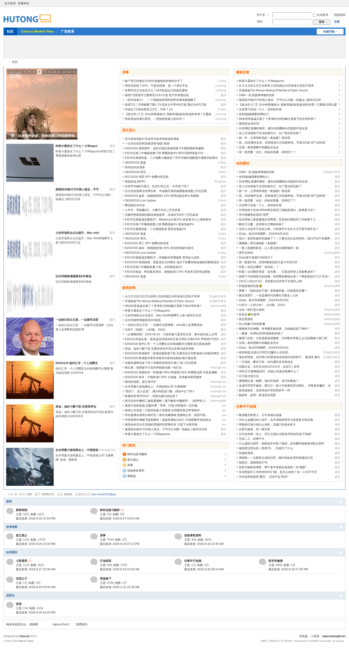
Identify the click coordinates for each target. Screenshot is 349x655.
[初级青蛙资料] (178, 536)
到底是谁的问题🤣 (250, 286)
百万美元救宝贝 (249, 376)
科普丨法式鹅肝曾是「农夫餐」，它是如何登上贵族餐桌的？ (277, 271)
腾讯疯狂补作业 (135, 205)
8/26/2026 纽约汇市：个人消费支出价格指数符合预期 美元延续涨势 (168, 344)
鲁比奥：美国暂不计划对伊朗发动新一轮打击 (153, 367)
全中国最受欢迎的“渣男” (254, 214)
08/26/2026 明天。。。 (140, 172)
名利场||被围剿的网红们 (254, 114)
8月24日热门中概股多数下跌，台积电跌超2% (154, 267)
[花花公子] (10, 579)
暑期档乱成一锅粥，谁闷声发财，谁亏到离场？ (269, 381)
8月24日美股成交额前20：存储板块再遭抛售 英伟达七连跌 (162, 257)
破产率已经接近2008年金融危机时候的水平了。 (155, 81)
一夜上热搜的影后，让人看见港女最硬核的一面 (269, 248)
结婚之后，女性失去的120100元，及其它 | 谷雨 (269, 366)
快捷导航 (329, 31)
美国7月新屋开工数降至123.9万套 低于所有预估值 (157, 95)
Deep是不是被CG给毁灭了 (256, 257)
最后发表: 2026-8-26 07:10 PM (119, 544)
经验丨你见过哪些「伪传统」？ (259, 267)
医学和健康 (276, 560)
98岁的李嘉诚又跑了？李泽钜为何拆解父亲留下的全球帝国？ (163, 306)
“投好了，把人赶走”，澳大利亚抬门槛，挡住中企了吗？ (160, 391)
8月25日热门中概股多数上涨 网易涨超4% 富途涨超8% (159, 224)
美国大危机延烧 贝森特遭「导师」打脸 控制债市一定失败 (161, 405)
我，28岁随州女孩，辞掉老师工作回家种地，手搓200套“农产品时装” (282, 142)
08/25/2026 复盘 (135, 233)
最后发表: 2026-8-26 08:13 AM (204, 569)
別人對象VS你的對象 (252, 324)
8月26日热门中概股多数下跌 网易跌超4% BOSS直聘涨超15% (164, 153)
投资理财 (12, 527)
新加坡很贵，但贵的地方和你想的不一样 (264, 390)
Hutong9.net (107, 450)
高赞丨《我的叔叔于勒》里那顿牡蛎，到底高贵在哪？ (273, 290)
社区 (10, 31)
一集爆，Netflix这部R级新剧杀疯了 (261, 333)
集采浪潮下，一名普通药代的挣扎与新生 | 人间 (268, 295)
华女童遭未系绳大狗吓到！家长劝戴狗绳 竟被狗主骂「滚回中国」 (166, 415)
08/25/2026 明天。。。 (140, 238)
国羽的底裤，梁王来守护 (140, 382)
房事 (125, 72)
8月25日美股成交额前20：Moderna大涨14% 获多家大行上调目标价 (168, 219)
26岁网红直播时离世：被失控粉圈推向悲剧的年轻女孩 (273, 128)
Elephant (220, 181)
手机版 (303, 636)
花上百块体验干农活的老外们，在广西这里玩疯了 (270, 133)
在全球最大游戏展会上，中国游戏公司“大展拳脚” (156, 386)
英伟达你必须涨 (135, 167)
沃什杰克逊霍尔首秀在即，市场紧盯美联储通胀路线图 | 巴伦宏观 (166, 191)
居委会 (10, 595)
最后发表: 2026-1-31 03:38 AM (119, 587)
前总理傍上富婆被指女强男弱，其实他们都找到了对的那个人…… (280, 219)
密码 (260, 21)
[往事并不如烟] (178, 561)
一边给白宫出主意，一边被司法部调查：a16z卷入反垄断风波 (164, 325)
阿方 (223, 167)
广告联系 (67, 31)
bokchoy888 (218, 306)
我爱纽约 (81, 624)
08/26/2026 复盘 (135, 162)
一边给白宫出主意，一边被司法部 (77, 319)
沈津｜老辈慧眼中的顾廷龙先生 (259, 147)
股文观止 (129, 130)
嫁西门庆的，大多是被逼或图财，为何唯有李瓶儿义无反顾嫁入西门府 (283, 338)
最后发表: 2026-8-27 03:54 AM (119, 518)
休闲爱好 (243, 163)
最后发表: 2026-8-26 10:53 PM (35, 518)
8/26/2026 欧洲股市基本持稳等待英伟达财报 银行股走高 (160, 358)
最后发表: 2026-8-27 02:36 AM (35, 569)
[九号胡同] (27, 15)
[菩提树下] (94, 579)
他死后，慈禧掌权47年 (253, 462)
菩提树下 (105, 578)
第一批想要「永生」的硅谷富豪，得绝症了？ (267, 152)
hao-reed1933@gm (103, 494)
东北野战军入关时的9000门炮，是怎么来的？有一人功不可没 (278, 472)
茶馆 (19, 604)
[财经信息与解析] (94, 511)
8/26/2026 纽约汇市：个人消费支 (77, 363)
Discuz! (25, 636)
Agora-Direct (61, 624)
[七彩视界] (10, 561)
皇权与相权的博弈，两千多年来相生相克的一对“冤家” (272, 467)
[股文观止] (10, 536)
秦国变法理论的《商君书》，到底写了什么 (266, 448)
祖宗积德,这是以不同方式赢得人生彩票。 (265, 352)
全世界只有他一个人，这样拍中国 (260, 109)
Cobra (222, 81)
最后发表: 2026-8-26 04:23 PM (35, 612)
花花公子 (21, 578)
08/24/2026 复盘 (135, 276)
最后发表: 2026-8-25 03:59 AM (119, 569)
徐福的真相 (246, 453)
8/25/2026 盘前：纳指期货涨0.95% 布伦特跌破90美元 (159, 248)
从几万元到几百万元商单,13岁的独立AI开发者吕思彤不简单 (162, 296)
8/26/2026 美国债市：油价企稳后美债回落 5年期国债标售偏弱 (164, 148)
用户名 (261, 15)
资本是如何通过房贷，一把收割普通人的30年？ (155, 119)
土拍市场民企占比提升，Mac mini (77, 232)
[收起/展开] (341, 502)
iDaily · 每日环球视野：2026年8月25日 (264, 300)
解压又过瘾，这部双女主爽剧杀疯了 (261, 224)
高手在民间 (246, 252)
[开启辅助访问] (339, 3)
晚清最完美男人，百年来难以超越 (260, 415)
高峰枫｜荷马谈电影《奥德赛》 (259, 243)
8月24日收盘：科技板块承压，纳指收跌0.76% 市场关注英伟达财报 (167, 271)
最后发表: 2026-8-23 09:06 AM (35, 587)
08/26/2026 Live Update (140, 200)
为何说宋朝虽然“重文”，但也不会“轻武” (263, 476)
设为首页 (10, 3)
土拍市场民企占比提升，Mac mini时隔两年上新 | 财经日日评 (163, 315)
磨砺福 (131, 476)
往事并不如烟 (246, 406)
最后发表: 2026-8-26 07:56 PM (288, 569)
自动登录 (322, 15)
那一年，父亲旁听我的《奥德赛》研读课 (264, 138)
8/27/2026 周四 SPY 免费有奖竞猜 (147, 176)
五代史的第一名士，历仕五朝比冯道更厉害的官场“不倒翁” (275, 434)
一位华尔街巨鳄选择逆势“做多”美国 (147, 143)
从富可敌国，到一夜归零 (254, 429)
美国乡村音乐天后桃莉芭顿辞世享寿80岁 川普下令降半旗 (161, 424)
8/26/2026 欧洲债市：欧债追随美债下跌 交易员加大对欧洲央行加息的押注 (172, 353)
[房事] (94, 536)
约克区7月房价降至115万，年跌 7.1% (149, 109)
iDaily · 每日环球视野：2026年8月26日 (264, 233)
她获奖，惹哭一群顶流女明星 (257, 395)
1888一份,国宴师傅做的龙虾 (257, 95)
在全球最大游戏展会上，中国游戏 (77, 450)
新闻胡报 (129, 288)
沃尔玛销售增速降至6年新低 (73, 276)
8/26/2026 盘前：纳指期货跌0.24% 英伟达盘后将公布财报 (162, 195)
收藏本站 (23, 3)
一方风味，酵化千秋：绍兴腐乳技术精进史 (266, 362)
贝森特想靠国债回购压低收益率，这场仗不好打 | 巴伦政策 (161, 214)
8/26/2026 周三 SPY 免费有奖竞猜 (147, 243)
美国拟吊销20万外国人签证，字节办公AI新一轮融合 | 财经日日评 (166, 429)
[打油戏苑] (94, 561)
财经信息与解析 (137, 454)
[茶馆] (10, 605)
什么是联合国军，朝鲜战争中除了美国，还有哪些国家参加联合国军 (281, 443)
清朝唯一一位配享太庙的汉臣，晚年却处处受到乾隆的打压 (276, 457)
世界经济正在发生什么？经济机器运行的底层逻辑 (156, 90)
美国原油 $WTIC (135, 181)
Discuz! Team (26, 641)
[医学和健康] (262, 561)
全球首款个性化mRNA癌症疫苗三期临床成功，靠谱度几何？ (277, 210)
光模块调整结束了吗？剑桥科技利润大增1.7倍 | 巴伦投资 (161, 363)
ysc (224, 405)
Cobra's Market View (37, 31)
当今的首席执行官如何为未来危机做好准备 (152, 138)
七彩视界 (21, 560)
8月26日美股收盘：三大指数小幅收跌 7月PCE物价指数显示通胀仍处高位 (171, 157)
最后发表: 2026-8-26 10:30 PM (35, 544)
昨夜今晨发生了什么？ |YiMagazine (147, 310)
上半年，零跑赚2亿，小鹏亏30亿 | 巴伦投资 (152, 210)
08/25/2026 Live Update (140, 252)
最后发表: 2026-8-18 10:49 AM (204, 544)
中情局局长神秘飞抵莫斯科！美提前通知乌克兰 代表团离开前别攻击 (168, 419)
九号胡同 (5, 62)
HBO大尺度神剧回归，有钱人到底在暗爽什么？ (269, 371)
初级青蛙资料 (135, 470)
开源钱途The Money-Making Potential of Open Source (159, 301)
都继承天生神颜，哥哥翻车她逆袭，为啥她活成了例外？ (274, 328)
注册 (337, 21)
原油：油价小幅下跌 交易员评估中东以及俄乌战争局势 (159, 348)
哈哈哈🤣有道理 (249, 314)
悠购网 (33, 624)
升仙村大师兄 (217, 296)
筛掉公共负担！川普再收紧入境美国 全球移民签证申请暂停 (162, 410)
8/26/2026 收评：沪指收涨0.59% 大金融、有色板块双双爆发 (163, 377)
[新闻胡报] (10, 511)
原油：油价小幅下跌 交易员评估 (76, 406)
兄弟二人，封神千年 (251, 438)
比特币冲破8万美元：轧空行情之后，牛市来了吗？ (157, 186)
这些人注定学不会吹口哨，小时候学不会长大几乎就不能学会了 (279, 229)
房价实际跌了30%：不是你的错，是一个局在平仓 (156, 85)
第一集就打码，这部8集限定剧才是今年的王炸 (268, 262)
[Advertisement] (174, 46)
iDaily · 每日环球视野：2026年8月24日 (264, 347)
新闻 (9, 501)
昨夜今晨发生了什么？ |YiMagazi (77, 146)
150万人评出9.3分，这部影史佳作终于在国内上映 (270, 281)
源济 (112, 146)
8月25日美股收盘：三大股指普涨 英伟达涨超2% (155, 229)
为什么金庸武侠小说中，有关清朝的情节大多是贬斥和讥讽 (276, 419)
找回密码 (339, 15)
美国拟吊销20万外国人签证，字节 (77, 189)
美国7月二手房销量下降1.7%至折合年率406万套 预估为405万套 (166, 104)
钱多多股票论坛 (16, 624)
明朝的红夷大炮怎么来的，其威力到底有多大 (267, 424)
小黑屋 (315, 636)
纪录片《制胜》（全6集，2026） (146, 329)
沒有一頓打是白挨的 (251, 309)
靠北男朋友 (246, 319)
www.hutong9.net (333, 636)
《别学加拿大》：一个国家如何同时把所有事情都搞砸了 (160, 100)
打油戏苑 (105, 560)
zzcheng (220, 85)
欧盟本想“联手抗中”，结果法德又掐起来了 (151, 396)
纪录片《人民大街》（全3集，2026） (263, 305)
